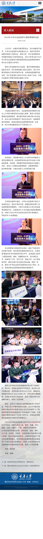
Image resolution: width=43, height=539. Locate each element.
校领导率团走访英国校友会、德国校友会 (20, 462)
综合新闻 (33, 21)
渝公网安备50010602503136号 (21, 487)
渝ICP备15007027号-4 (34, 486)
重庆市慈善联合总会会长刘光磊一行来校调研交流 (23, 466)
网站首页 (19, 21)
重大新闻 (26, 21)
